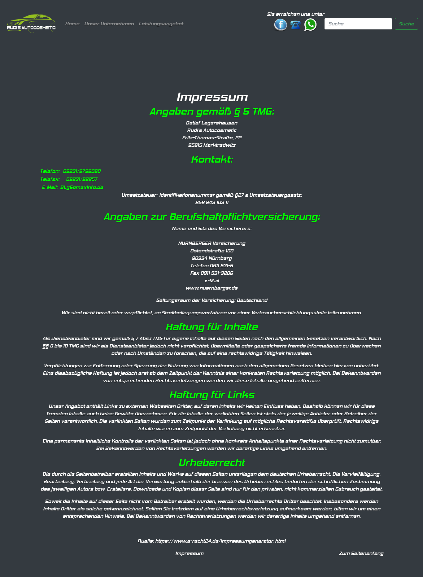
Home (73, 24)
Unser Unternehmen (109, 24)
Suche (406, 24)
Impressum (189, 553)
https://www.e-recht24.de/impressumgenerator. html (220, 541)
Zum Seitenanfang (361, 553)
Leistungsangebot (161, 24)
